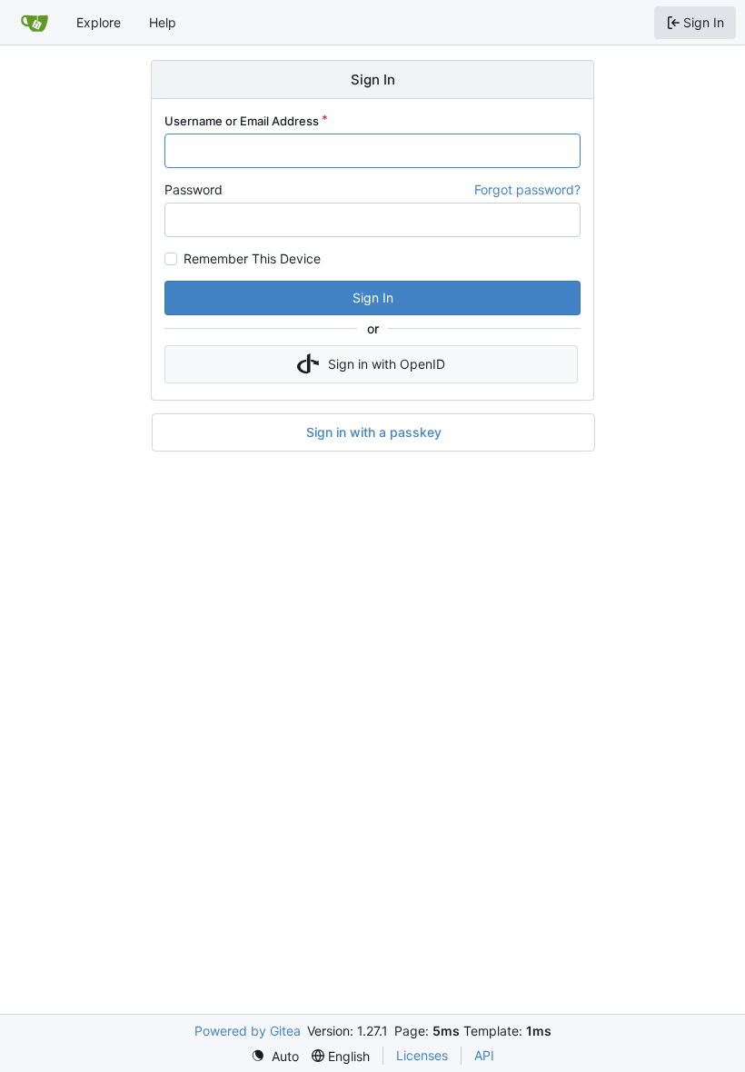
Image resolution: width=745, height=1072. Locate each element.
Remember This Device (252, 259)
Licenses (422, 1055)
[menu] (275, 1056)
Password (193, 189)
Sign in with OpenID (386, 364)
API (484, 1055)
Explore (98, 22)
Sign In (373, 297)
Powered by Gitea (247, 1030)
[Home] (34, 22)
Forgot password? (527, 189)
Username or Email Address (241, 121)
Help (162, 22)
